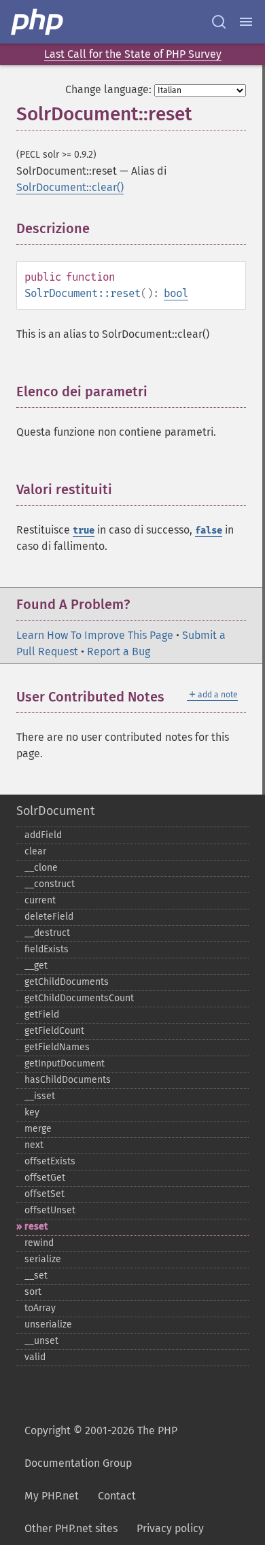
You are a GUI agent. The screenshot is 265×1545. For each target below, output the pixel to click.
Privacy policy (170, 1528)
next (33, 1145)
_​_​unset (41, 1341)
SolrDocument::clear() (70, 187)
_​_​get (36, 965)
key (31, 1112)
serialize (42, 1259)
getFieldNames (57, 1047)
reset (36, 1226)
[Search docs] (218, 21)
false (208, 530)
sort (32, 1292)
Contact (117, 1495)
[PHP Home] (38, 22)
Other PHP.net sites (71, 1528)
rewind (39, 1243)
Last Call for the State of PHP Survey (133, 54)
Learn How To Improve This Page (94, 635)
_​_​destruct (47, 933)
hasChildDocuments (67, 1080)
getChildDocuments (66, 982)
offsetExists (49, 1161)
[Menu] (246, 21)
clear (35, 851)
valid (35, 1357)
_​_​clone (41, 867)
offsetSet (44, 1194)
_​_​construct (49, 884)
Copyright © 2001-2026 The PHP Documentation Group (100, 1447)
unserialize (48, 1324)
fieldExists (46, 949)
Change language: (108, 89)
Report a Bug (118, 651)
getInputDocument (64, 1063)
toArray (40, 1308)
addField (43, 835)
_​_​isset (39, 1096)
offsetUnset (49, 1210)
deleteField (48, 916)
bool (176, 293)
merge (38, 1128)
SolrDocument (55, 810)
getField (41, 1014)
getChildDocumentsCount (79, 998)
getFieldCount (54, 1031)
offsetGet (44, 1177)
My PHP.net (51, 1495)
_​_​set (36, 1275)
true (83, 530)
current (40, 900)
